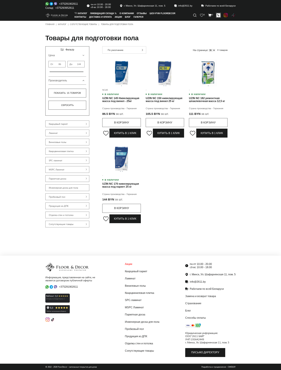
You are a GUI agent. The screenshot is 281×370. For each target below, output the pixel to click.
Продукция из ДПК (136, 336)
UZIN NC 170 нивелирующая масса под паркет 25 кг (120, 185)
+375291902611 (68, 3)
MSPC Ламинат (134, 307)
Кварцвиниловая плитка (139, 293)
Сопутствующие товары (83, 24)
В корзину (121, 122)
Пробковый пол (134, 329)
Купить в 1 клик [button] (125, 133)
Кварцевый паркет (136, 271)
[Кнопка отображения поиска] (195, 15)
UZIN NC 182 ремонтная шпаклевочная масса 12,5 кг (207, 99)
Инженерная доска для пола (142, 321)
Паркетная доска (135, 314)
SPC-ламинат (133, 300)
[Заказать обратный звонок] (218, 15)
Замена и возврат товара (200, 296)
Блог (188, 310)
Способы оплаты (195, 317)
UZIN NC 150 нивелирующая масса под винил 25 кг (164, 99)
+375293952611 (64, 7)
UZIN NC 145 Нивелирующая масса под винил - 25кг (120, 99)
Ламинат (130, 278)
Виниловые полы (135, 285)
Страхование (193, 303)
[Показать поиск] (226, 15)
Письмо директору (205, 352)
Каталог (62, 24)
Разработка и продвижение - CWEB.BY (218, 367)
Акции (128, 264)
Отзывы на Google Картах (55, 299)
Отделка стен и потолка (139, 343)
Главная (49, 24)
